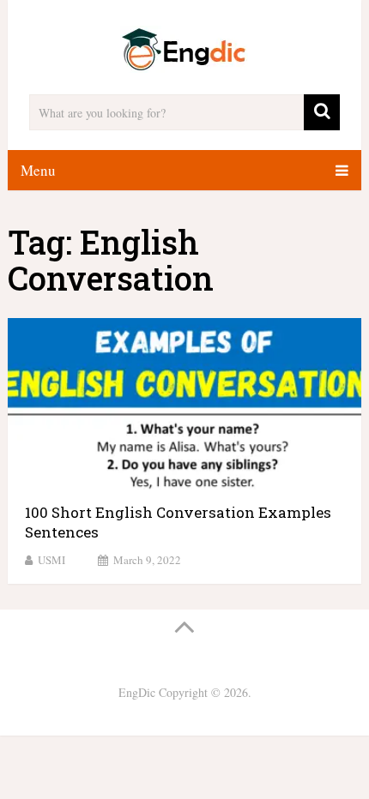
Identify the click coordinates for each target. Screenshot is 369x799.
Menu (38, 170)
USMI (51, 560)
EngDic (136, 692)
